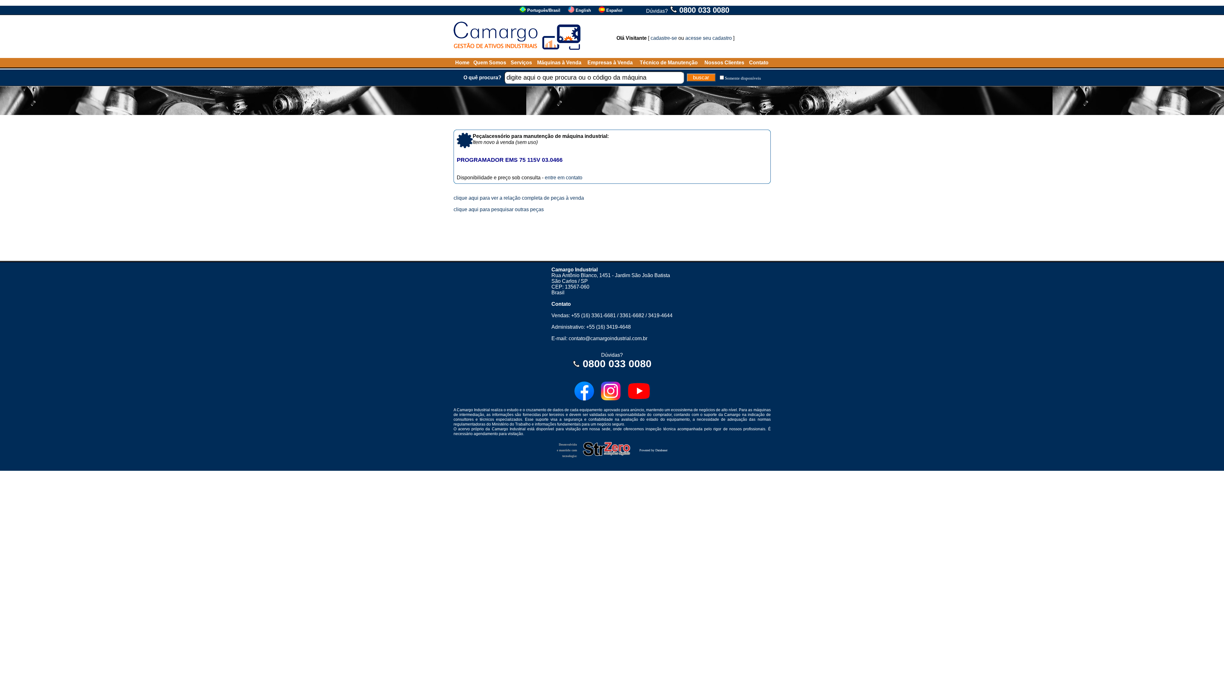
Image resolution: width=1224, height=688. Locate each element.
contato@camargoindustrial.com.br (608, 338)
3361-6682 (632, 315)
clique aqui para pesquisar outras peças (499, 209)
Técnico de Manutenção (669, 62)
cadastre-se (664, 38)
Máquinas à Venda (559, 62)
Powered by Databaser (653, 450)
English (583, 10)
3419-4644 (660, 315)
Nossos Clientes (724, 62)
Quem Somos (489, 62)
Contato (759, 62)
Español (614, 10)
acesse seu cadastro (708, 38)
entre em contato (563, 177)
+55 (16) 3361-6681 (593, 315)
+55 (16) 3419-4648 (608, 327)
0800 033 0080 (704, 10)
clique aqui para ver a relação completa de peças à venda (519, 198)
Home (462, 62)
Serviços (521, 62)
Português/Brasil (543, 10)
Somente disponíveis (743, 78)
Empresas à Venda (610, 62)
